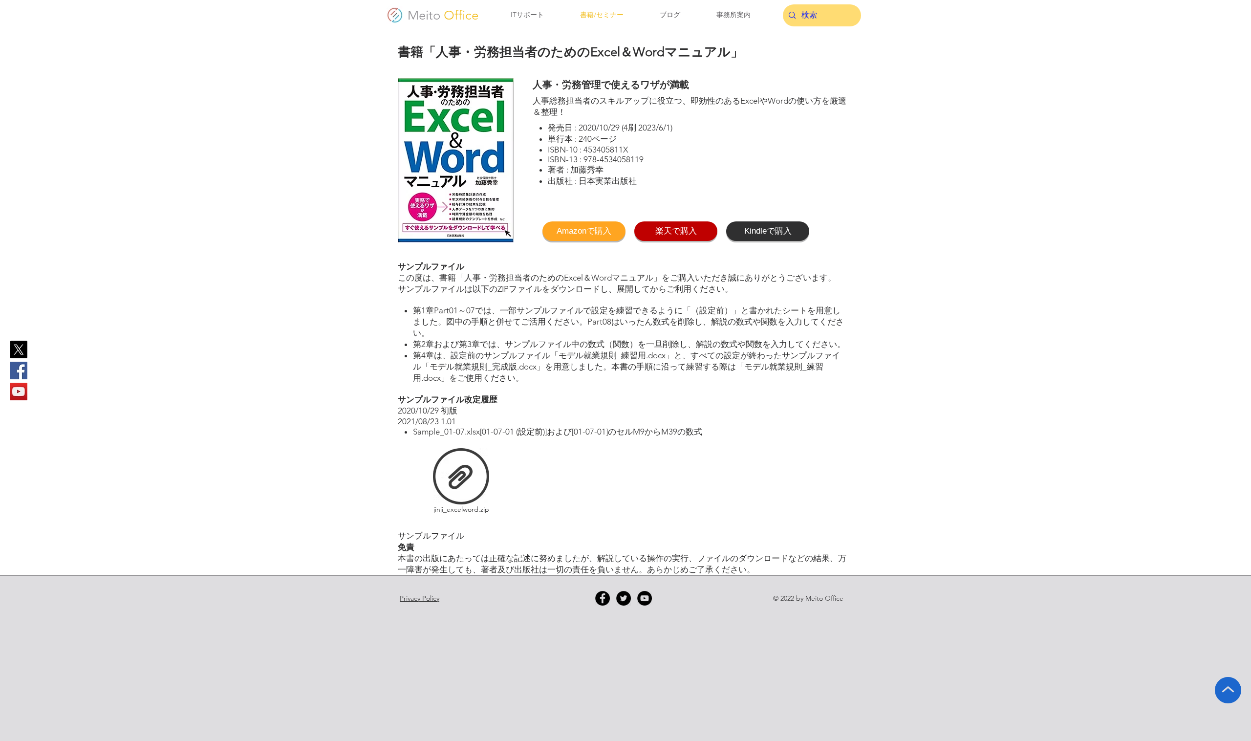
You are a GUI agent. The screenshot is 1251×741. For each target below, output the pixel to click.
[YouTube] (18, 391)
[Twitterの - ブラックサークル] (623, 598)
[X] (18, 349)
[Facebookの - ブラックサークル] (602, 598)
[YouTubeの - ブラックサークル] (644, 598)
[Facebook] (18, 370)
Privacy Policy (419, 598)
